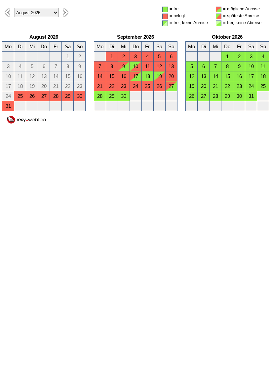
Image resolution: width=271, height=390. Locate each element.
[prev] (7, 13)
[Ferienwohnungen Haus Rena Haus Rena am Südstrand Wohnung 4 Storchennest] (26, 122)
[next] (65, 13)
